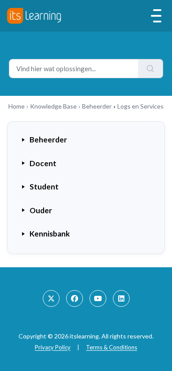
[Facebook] (74, 298)
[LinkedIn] (121, 298)
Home (16, 106)
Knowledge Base (53, 106)
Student (44, 186)
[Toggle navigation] (156, 16)
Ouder (41, 210)
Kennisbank (50, 233)
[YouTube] (98, 298)
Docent (43, 163)
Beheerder (97, 106)
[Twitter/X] (51, 298)
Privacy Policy (53, 347)
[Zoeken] (150, 68)
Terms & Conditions (111, 347)
